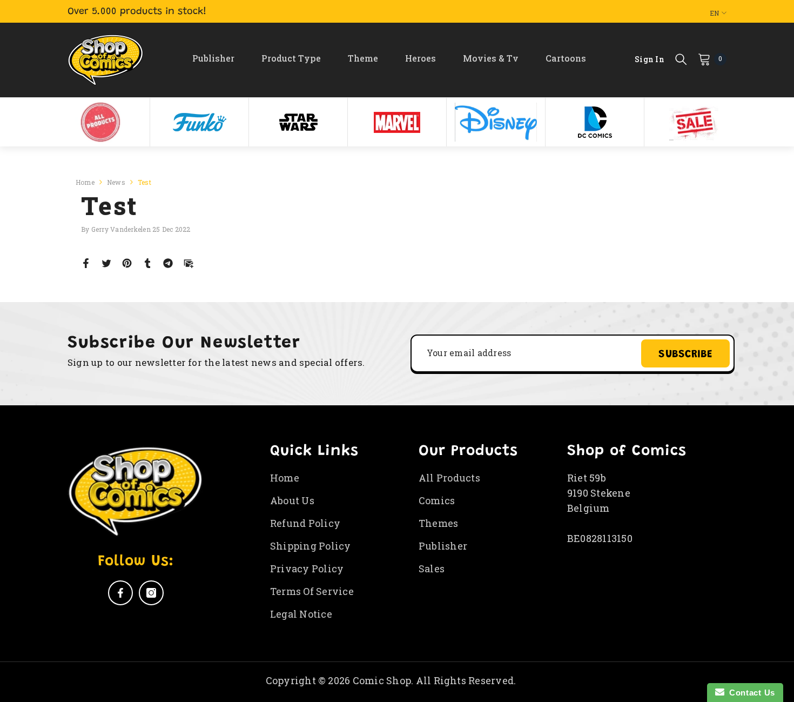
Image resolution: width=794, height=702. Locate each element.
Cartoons (566, 58)
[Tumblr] (147, 262)
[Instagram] (151, 592)
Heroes (420, 58)
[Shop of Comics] (100, 122)
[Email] (188, 262)
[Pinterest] (127, 262)
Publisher (213, 58)
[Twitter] (106, 262)
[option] (100, 122)
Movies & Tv (491, 58)
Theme (363, 58)
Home (85, 182)
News (116, 182)
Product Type (291, 58)
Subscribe (685, 354)
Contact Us (749, 692)
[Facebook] (86, 262)
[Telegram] (168, 262)
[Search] (681, 58)
